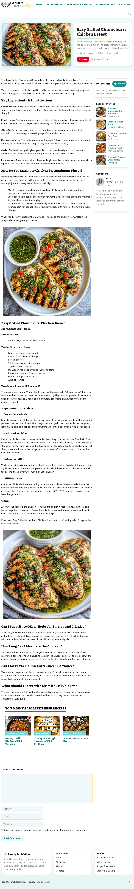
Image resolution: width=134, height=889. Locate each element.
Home (39, 4)
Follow (121, 83)
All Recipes (61, 861)
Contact (60, 870)
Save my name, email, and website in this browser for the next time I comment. (45, 830)
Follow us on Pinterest (100, 59)
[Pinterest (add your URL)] (129, 882)
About (59, 866)
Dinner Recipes (105, 4)
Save (84, 59)
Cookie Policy (43, 881)
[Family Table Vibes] (16, 4)
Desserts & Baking (106, 870)
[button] (129, 13)
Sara (82, 53)
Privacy (31, 881)
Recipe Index (54, 4)
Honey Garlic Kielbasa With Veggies (14, 741)
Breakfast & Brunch (79, 4)
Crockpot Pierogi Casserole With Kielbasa (44, 741)
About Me (125, 4)
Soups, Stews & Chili (74, 733)
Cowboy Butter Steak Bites (75, 740)
